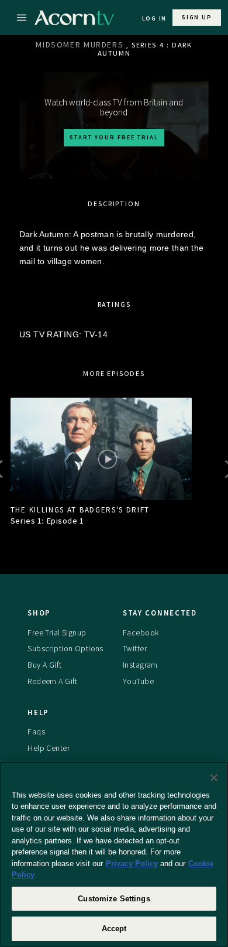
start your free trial (114, 137)
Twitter (135, 648)
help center (48, 748)
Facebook (140, 632)
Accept (114, 928)
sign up (197, 17)
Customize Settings (114, 898)
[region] (114, 854)
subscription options (65, 648)
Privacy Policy (132, 863)
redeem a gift (52, 681)
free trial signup (56, 632)
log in (154, 18)
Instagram (140, 664)
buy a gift (44, 664)
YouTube (138, 681)
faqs (36, 731)
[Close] (214, 778)
